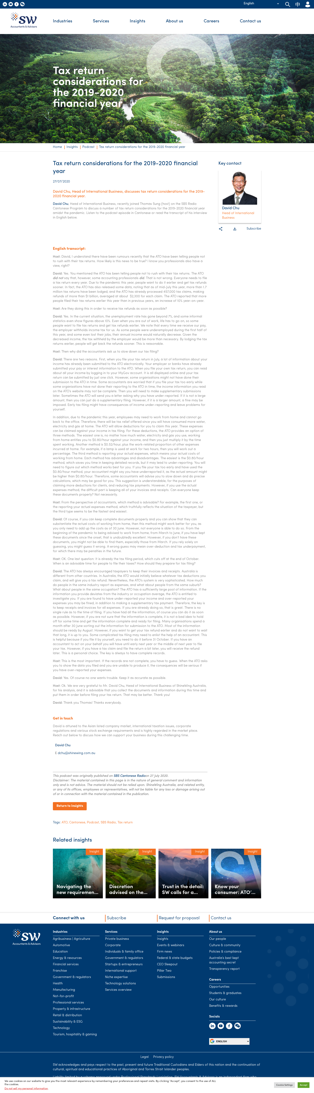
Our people (217, 939)
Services (101, 21)
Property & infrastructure (71, 1009)
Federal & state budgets (175, 958)
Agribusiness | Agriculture (71, 939)
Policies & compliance (225, 951)
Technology (61, 1028)
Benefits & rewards (223, 1006)
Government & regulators (72, 977)
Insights (137, 21)
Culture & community (224, 945)
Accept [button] (303, 1085)
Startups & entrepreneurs (124, 964)
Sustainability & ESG (68, 1022)
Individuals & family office (124, 951)
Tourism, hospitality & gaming (75, 1034)
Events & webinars (170, 945)
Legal (144, 1057)
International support (121, 971)
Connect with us (69, 918)
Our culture (217, 999)
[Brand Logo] (26, 21)
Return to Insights (70, 806)
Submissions (166, 977)
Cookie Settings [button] (284, 1085)
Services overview (118, 990)
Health (58, 983)
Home (57, 147)
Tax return (125, 822)
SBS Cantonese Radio (129, 776)
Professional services (68, 1002)
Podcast (88, 147)
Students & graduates (225, 993)
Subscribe (254, 228)
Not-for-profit (63, 996)
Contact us (250, 21)
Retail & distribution (67, 1015)
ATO (65, 822)
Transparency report (224, 969)
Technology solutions (120, 983)
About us (174, 21)
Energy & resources (67, 958)
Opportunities (219, 987)
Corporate (113, 945)
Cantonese (77, 822)
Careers (211, 21)
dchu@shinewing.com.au (76, 753)
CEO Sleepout (167, 964)
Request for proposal (179, 918)
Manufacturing (64, 990)
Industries (62, 21)
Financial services (66, 964)
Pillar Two (164, 971)
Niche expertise (116, 977)
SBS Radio (108, 822)
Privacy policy (163, 1057)
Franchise (60, 971)
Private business (117, 939)
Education (60, 951)
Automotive (61, 945)
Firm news (164, 951)
